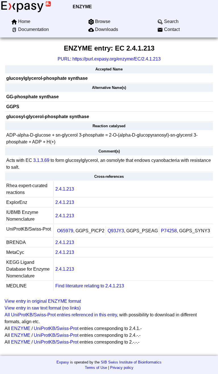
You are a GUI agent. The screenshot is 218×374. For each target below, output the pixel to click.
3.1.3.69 (41, 160)
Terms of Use (96, 367)
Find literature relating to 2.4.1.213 (89, 285)
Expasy (62, 362)
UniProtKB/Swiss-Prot (56, 328)
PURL (64, 59)
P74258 (169, 230)
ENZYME (82, 6)
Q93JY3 (116, 230)
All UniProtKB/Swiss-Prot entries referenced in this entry (61, 314)
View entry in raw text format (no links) (43, 308)
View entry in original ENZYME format (43, 301)
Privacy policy (121, 367)
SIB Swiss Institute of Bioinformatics (131, 362)
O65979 (65, 230)
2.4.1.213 (64, 189)
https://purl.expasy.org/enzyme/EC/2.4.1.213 (116, 59)
